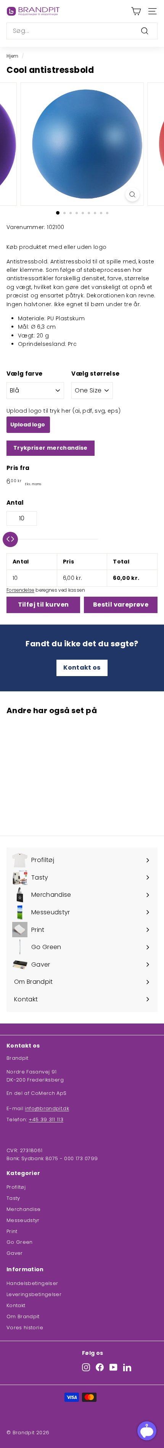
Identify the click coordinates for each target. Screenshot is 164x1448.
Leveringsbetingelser (33, 1294)
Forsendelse (20, 590)
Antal (15, 503)
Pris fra (18, 468)
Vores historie (24, 1327)
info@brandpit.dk (47, 1108)
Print (12, 1231)
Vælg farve (24, 374)
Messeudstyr (23, 1220)
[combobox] (82, 31)
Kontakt (15, 1305)
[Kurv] (136, 11)
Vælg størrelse (95, 374)
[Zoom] (132, 194)
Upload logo (28, 424)
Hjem (12, 56)
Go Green (19, 1242)
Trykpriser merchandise (50, 448)
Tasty (13, 1198)
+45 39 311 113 (46, 1119)
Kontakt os (82, 667)
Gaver (14, 1253)
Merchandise (23, 1209)
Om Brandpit (23, 1316)
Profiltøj (16, 1187)
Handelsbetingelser (32, 1283)
